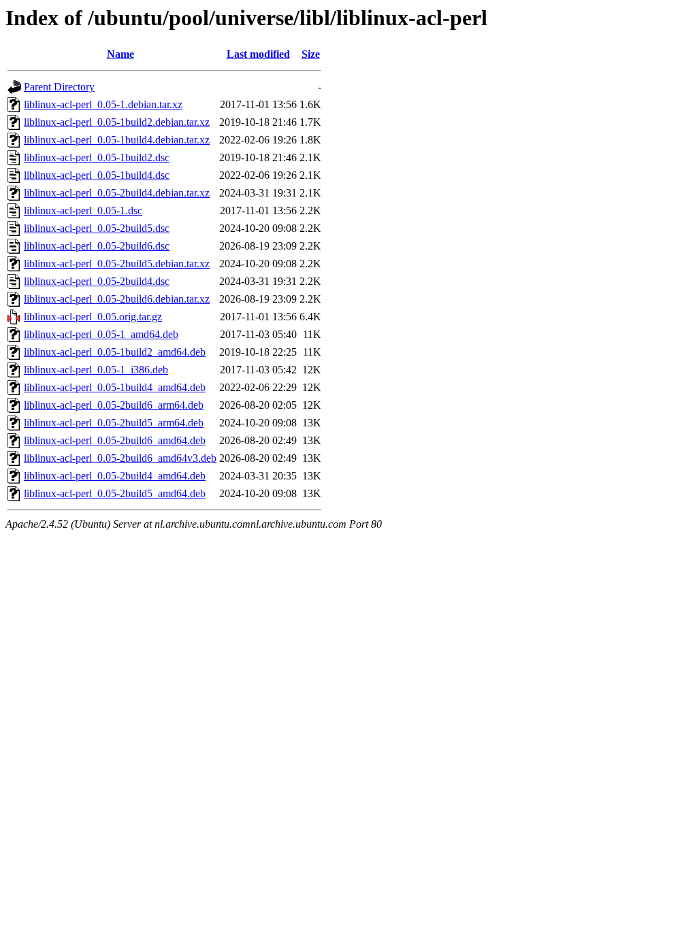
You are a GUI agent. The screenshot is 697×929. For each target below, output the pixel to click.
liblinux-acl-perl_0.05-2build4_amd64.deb (115, 476)
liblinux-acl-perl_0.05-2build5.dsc (96, 228)
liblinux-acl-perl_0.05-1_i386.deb (96, 369)
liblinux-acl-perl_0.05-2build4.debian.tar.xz (117, 193)
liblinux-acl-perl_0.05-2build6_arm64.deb (114, 405)
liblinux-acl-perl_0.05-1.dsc (83, 210)
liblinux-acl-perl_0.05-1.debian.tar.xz (103, 104)
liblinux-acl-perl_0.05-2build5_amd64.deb (115, 493)
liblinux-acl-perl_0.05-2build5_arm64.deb (114, 422)
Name (120, 54)
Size (311, 54)
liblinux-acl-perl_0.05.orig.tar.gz (93, 316)
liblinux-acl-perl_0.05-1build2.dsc (96, 157)
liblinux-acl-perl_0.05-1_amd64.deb (101, 334)
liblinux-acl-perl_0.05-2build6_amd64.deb (115, 440)
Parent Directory (59, 86)
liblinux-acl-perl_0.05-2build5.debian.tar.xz (117, 263)
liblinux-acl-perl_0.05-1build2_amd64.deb (115, 352)
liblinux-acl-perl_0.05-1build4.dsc (96, 175)
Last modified (258, 54)
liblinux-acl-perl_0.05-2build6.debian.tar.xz (117, 299)
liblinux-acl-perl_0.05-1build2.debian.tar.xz (117, 122)
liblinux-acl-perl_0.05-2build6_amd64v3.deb (120, 458)
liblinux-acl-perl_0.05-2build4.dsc (96, 281)
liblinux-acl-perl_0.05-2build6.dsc (96, 246)
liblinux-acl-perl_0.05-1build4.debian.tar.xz (117, 140)
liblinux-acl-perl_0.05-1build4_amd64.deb (115, 387)
